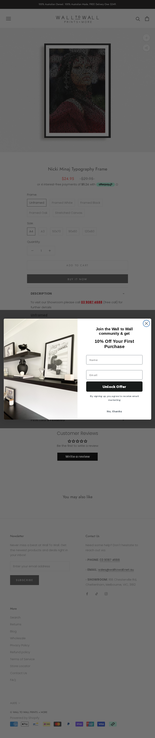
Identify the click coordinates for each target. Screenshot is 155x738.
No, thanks (114, 411)
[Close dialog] (146, 323)
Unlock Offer (114, 386)
